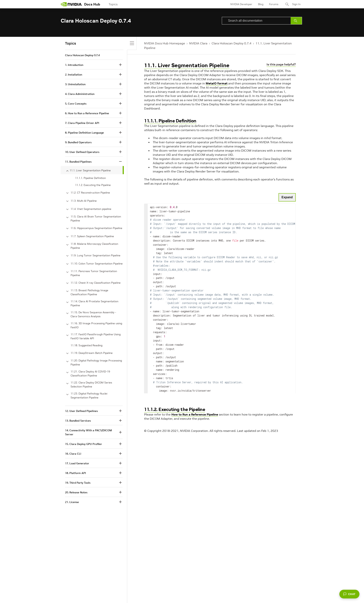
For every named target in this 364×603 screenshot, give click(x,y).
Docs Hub (92, 4)
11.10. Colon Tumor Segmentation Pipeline (97, 263)
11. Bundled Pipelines (78, 161)
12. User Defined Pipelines (81, 411)
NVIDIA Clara (198, 43)
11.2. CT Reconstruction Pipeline (90, 192)
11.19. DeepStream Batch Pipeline (92, 353)
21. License (72, 502)
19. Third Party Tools (77, 482)
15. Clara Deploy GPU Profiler (83, 444)
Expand (287, 197)
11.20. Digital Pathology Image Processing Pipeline (96, 362)
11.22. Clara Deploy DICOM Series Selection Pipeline (91, 384)
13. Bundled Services (78, 420)
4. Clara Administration (79, 94)
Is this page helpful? (281, 64)
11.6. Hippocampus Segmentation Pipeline (96, 228)
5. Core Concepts (75, 103)
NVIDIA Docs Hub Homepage (164, 43)
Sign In (296, 4)
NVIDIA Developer (241, 4)
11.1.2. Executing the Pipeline (174, 409)
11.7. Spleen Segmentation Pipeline (92, 236)
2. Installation (73, 74)
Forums (273, 4)
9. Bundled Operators (78, 142)
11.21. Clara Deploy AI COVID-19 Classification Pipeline (90, 373)
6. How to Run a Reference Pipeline (87, 113)
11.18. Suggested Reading (86, 345)
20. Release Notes (76, 492)
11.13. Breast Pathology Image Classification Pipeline (89, 292)
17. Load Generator (77, 463)
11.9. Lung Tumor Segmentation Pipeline (95, 255)
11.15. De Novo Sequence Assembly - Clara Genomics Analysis (93, 314)
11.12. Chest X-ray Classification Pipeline (96, 282)
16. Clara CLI (73, 453)
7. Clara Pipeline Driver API (82, 123)
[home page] (71, 4)
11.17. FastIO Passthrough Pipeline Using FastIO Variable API (96, 336)
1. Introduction (74, 65)
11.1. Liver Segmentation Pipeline (186, 65)
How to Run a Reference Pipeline (194, 414)
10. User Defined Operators (82, 152)
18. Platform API (75, 473)
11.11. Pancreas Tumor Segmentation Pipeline (94, 273)
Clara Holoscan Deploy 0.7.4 (231, 43)
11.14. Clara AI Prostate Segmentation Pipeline (94, 303)
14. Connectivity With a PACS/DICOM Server (88, 432)
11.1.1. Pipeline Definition (170, 121)
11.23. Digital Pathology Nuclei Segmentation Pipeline (89, 395)
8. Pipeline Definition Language (84, 132)
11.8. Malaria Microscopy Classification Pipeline (94, 246)
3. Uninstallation (75, 84)
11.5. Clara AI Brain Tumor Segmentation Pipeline (96, 218)
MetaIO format (217, 83)
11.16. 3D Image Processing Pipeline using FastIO (96, 325)
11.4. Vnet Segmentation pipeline (91, 209)
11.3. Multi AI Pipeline (84, 200)
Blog (260, 4)
